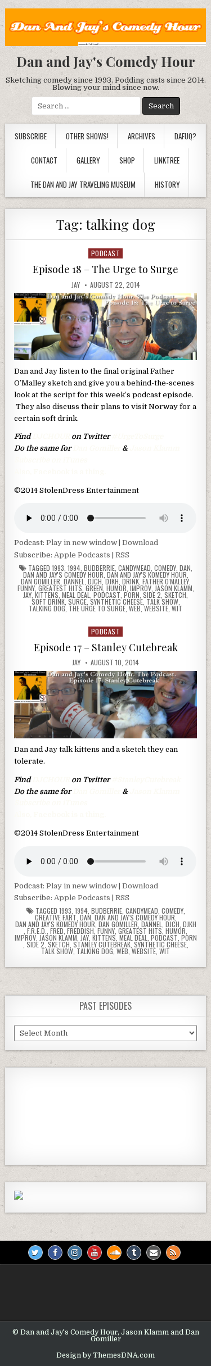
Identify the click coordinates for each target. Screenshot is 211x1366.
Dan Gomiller (96, 448)
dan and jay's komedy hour (147, 574)
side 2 (152, 595)
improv (140, 588)
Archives (141, 136)
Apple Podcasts (82, 555)
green (94, 588)
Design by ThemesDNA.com (105, 1355)
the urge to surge (97, 608)
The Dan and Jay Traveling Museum (83, 184)
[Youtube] (94, 1252)
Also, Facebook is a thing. (60, 472)
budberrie (99, 568)
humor (116, 588)
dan (185, 568)
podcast (105, 253)
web (135, 608)
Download (140, 542)
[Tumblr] (134, 1252)
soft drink (48, 601)
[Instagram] (75, 1252)
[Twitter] (35, 1252)
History (167, 184)
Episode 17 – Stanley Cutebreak (106, 647)
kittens (47, 595)
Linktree (166, 160)
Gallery (88, 160)
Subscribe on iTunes (50, 460)
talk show (162, 601)
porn (132, 595)
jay (27, 595)
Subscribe (31, 136)
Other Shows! (87, 136)
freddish (80, 931)
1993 (58, 568)
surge (77, 601)
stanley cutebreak (102, 944)
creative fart (56, 917)
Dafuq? (185, 136)
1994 (74, 568)
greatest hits (60, 588)
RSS (122, 555)
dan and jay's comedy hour (63, 574)
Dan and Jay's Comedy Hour (105, 61)
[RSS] (173, 1252)
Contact (44, 160)
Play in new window (81, 542)
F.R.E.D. (37, 931)
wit (177, 608)
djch (95, 581)
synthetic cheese (116, 601)
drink (130, 581)
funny (26, 588)
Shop (127, 160)
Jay (75, 285)
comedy (165, 568)
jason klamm (173, 588)
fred (57, 931)
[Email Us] (153, 1252)
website (156, 608)
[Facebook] (55, 1252)
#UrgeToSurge (137, 436)
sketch (175, 595)
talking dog (47, 608)
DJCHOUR (51, 436)
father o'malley (165, 581)
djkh (112, 581)
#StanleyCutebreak (146, 779)
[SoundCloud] (114, 1252)
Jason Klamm (154, 448)
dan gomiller (40, 581)
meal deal (76, 595)
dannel (74, 581)
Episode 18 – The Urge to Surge (105, 269)
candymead (134, 568)
